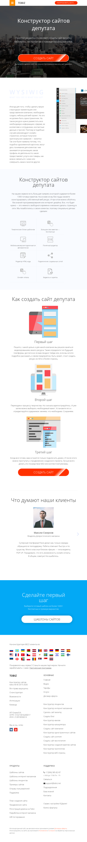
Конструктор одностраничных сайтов (59, 732)
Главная (47, 680)
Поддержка (14, 792)
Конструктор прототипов (54, 749)
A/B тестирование (17, 817)
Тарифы (47, 688)
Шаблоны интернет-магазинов (23, 776)
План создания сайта (18, 800)
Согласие (51, 831)
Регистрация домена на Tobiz (22, 809)
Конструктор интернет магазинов (58, 708)
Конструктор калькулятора (55, 724)
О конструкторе (16, 692)
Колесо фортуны (50, 807)
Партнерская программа (40, 668)
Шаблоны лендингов (19, 780)
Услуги (46, 692)
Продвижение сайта (18, 805)
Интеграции (15, 700)
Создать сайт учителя (53, 736)
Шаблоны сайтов (17, 772)
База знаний (49, 791)
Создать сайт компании (53, 728)
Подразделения (50, 787)
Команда (13, 704)
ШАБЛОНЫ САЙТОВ (47, 619)
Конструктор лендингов (54, 704)
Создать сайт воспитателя (54, 740)
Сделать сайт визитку (53, 712)
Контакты (47, 795)
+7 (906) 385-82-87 (53, 772)
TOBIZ (21, 3)
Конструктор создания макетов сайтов (60, 745)
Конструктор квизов (52, 720)
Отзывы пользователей (20, 788)
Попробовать (67, 3)
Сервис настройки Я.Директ (55, 803)
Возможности (15, 696)
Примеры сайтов (17, 784)
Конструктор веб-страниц (54, 753)
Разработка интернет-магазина (23, 813)
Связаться (48, 779)
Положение (43, 831)
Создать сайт (44, 58)
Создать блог (49, 716)
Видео (46, 684)
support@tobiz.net (53, 783)
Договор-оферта (50, 696)
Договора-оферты (60, 828)
